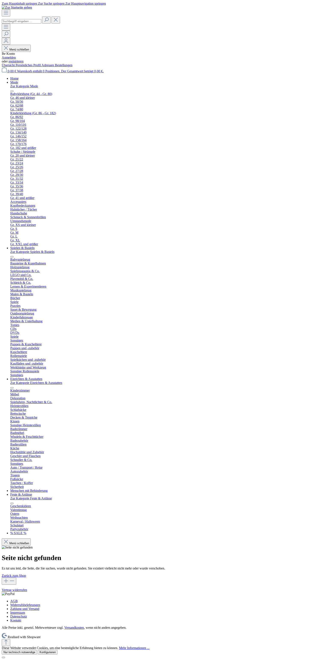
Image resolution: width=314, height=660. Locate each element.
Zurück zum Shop (14, 575)
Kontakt (15, 620)
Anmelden (9, 57)
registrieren (16, 61)
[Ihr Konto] (6, 41)
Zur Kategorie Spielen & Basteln (32, 252)
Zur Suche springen (51, 3)
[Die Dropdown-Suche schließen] (55, 20)
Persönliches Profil (28, 65)
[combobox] (21, 21)
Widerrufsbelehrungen (25, 605)
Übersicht (9, 65)
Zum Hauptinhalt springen (20, 3)
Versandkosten (74, 627)
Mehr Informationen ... (134, 648)
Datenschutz (18, 616)
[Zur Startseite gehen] (17, 7)
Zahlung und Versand (24, 609)
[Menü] (6, 12)
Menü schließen (19, 49)
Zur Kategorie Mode (24, 86)
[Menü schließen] (12, 91)
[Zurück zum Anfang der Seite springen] (6, 642)
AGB (14, 601)
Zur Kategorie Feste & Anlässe (31, 498)
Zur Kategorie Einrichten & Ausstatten (36, 383)
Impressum (17, 612)
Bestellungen (63, 65)
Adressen (48, 65)
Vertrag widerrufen (14, 590)
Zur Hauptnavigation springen (85, 3)
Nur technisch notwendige (19, 652)
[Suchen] (46, 20)
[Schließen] (3, 657)
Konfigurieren (48, 652)
